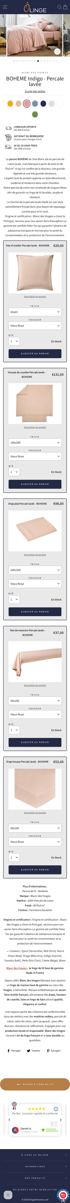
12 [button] (48, 61)
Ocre (10, 103)
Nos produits (35, 1178)
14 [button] (54, 61)
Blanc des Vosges (35, 72)
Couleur (35, 319)
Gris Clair (51, 103)
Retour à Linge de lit (37, 1084)
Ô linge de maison (35, 1155)
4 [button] (23, 61)
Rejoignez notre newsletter (35, 1189)
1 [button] (14, 61)
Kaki (35, 114)
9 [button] (38, 61)
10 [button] (42, 61)
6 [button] (29, 61)
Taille (35, 306)
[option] (35, 35)
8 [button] (35, 61)
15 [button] (56, 61)
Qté (11, 335)
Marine (43, 103)
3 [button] (20, 61)
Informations (35, 1166)
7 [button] (32, 61)
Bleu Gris (35, 103)
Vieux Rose (26, 103)
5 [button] (26, 61)
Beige (18, 103)
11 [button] (45, 61)
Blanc (59, 103)
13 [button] (51, 61)
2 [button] (17, 61)
